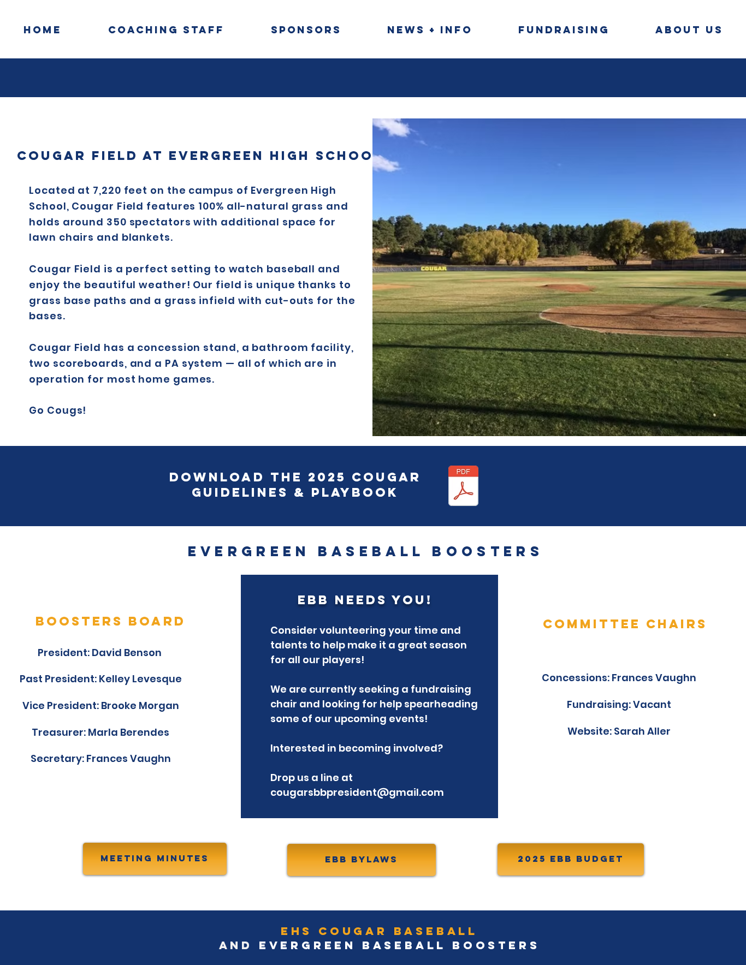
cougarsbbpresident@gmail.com (357, 792)
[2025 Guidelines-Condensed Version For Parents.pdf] (463, 487)
